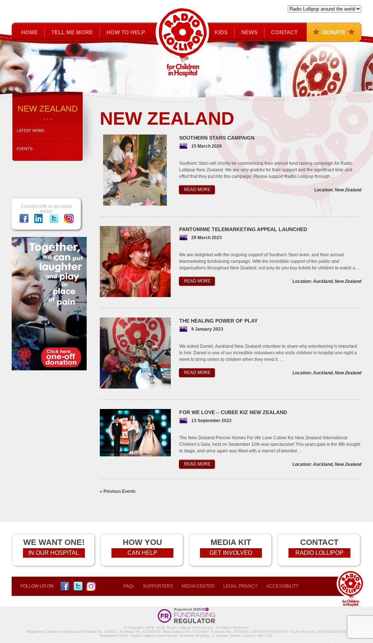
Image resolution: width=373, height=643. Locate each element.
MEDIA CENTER (198, 586)
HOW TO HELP (125, 32)
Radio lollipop (319, 553)
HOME (29, 32)
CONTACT (284, 32)
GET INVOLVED (230, 553)
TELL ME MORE (72, 32)
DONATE (333, 32)
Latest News (30, 130)
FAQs (128, 586)
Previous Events (118, 491)
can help (142, 553)
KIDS (221, 32)
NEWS (249, 32)
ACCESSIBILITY (282, 586)
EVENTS (24, 149)
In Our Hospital (53, 553)
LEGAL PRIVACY (240, 586)
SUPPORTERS (158, 586)
